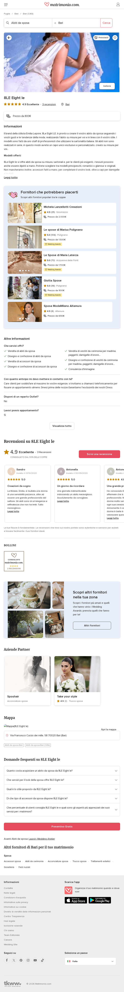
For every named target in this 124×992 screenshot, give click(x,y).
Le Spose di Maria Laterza (61, 255)
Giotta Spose (53, 280)
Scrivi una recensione (99, 454)
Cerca (106, 23)
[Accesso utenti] (118, 4)
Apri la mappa (108, 729)
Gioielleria (9, 867)
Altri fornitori (92, 625)
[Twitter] (14, 960)
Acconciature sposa (58, 861)
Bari (17, 13)
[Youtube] (35, 960)
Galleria (107, 86)
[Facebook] (7, 960)
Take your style (67, 696)
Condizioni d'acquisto (15, 897)
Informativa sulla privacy (16, 902)
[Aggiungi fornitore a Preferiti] (115, 37)
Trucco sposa (79, 861)
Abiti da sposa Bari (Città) (38, 745)
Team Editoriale (12, 935)
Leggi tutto (11, 177)
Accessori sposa (12, 861)
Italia (75, 961)
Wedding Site (10, 944)
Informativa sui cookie (15, 907)
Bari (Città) (28, 13)
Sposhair (13, 696)
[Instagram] (28, 960)
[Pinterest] (21, 960)
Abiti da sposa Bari (14, 745)
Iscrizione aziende (13, 925)
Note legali (9, 892)
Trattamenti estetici (100, 861)
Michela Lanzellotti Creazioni (63, 207)
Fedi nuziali (24, 867)
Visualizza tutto (62, 426)
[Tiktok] (42, 960)
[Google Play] (99, 903)
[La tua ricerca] (9, 37)
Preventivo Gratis (62, 826)
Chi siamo (9, 930)
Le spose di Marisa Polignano (63, 229)
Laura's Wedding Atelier (42, 839)
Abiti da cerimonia (34, 861)
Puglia (7, 13)
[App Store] (76, 903)
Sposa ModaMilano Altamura (63, 306)
